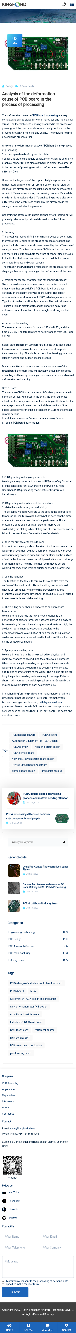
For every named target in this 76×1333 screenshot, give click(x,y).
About (5, 1107)
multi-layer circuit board (51, 702)
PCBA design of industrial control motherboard (36, 983)
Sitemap (49, 1314)
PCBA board (17, 991)
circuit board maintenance (24, 1014)
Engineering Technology (38, 932)
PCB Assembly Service (38, 946)
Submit (15, 1292)
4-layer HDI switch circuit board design (33, 758)
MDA (33, 991)
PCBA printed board (23, 752)
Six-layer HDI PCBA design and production (33, 998)
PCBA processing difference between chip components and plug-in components (28, 817)
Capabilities (8, 1095)
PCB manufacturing (38, 952)
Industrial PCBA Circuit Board (26, 1022)
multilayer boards (44, 1030)
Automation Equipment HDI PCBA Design (35, 740)
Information (8, 1101)
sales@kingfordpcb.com (23, 1128)
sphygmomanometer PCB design (28, 1006)
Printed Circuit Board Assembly (29, 764)
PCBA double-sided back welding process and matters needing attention (45, 796)
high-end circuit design (47, 746)
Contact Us (8, 1113)
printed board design (23, 770)
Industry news (38, 960)
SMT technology (19, 1030)
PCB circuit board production (26, 1045)
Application (8, 1089)
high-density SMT (20, 1037)
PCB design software (24, 734)
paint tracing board (20, 1053)
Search (67, 14)
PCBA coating (49, 734)
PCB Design (38, 939)
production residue (52, 770)
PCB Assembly (20, 746)
